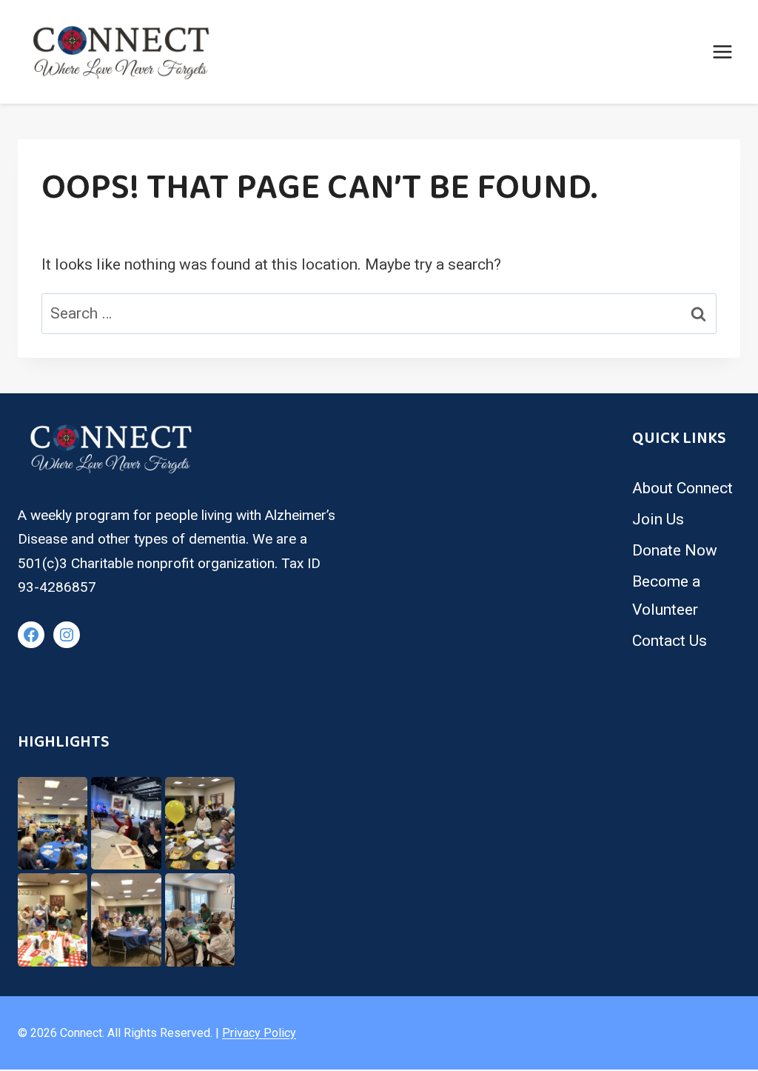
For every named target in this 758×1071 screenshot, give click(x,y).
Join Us (658, 519)
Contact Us (669, 641)
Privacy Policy (259, 1033)
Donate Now (674, 550)
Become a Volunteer (666, 595)
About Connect (682, 488)
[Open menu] (722, 51)
